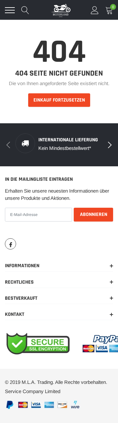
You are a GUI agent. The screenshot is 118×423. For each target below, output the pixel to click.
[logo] (60, 10)
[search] (25, 10)
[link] (10, 243)
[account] (95, 10)
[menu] (10, 10)
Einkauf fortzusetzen (59, 100)
